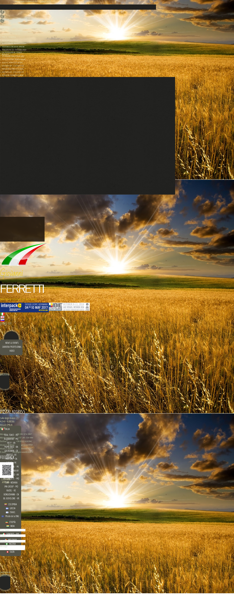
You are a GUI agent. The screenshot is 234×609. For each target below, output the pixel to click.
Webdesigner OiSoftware (24, 1)
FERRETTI (22, 289)
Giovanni (11, 273)
